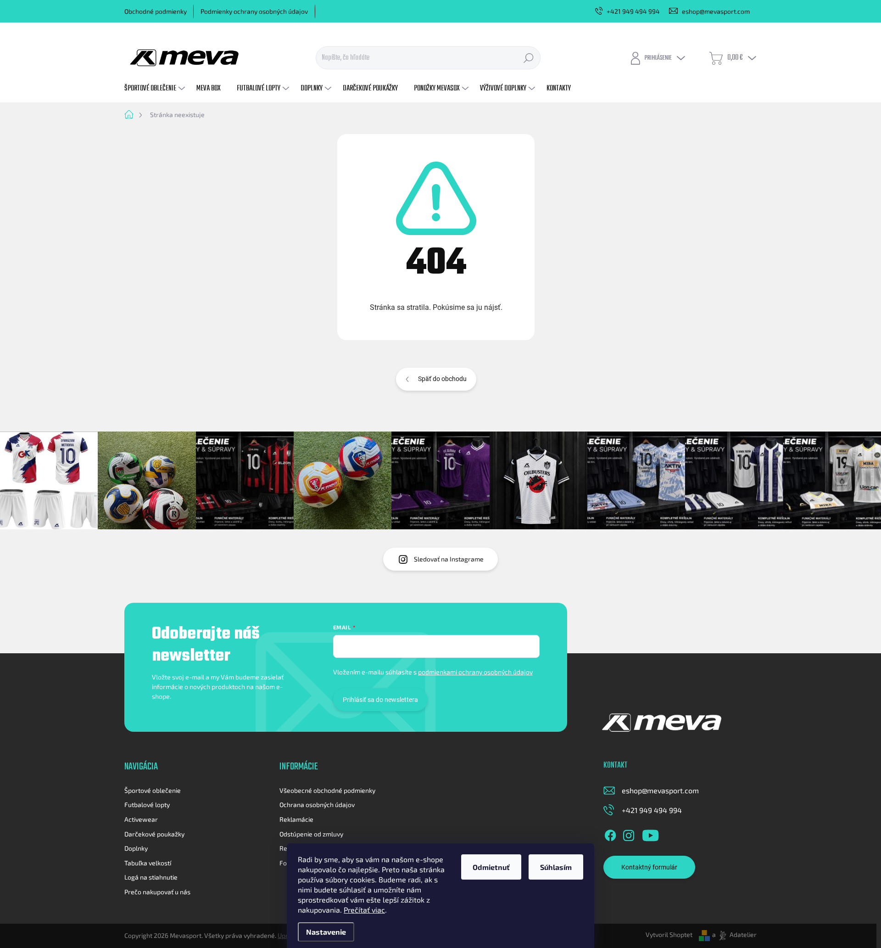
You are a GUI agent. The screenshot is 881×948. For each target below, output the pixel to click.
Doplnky (136, 848)
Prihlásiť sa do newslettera (380, 699)
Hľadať (529, 57)
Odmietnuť (491, 867)
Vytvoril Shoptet (669, 934)
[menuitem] (155, 88)
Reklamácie (296, 819)
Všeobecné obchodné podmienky (327, 790)
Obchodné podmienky (155, 11)
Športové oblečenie (152, 790)
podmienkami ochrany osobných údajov (475, 672)
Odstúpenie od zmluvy (311, 834)
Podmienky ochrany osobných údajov (254, 11)
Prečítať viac (364, 909)
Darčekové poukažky (154, 834)
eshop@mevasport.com (660, 790)
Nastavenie (326, 931)
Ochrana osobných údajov (317, 804)
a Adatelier (734, 934)
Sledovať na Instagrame (449, 559)
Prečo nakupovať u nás (157, 892)
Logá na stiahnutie (151, 877)
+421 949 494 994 (652, 810)
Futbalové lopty (147, 804)
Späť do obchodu (442, 378)
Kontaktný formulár (649, 867)
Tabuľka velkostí (147, 863)
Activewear (141, 819)
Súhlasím (556, 867)
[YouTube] (650, 834)
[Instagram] (629, 834)
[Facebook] (610, 834)
